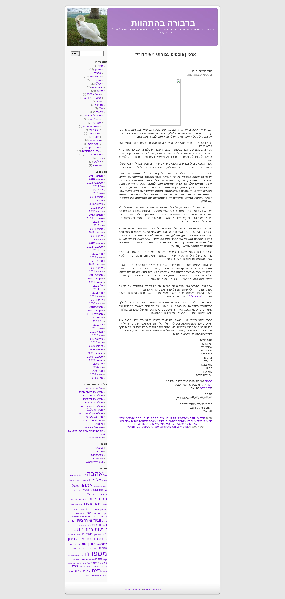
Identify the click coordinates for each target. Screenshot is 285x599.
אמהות (85, 485)
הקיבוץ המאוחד (99, 513)
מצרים (152, 421)
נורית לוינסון (78, 555)
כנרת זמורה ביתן (81, 538)
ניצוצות (99, 423)
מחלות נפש (75, 544)
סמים (89, 560)
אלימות (95, 480)
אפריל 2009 (96, 374)
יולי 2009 (98, 363)
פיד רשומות (97, 455)
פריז (105, 566)
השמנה (80, 513)
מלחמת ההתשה (177, 421)
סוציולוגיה (93, 129)
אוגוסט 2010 (96, 317)
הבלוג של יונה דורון (93, 399)
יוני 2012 (98, 250)
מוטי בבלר (202, 421)
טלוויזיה (99, 105)
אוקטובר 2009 (95, 353)
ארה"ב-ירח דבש (92, 97)
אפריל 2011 (96, 296)
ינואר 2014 (97, 207)
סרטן (75, 559)
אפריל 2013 (96, 228)
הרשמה (99, 447)
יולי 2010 (98, 321)
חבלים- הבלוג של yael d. (90, 413)
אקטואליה (182, 426)
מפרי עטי (82, 549)
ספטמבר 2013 (95, 218)
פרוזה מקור (93, 147)
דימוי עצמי (93, 504)
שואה (96, 136)
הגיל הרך (94, 119)
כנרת (99, 539)
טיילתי (99, 90)
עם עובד (96, 563)
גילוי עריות (81, 499)
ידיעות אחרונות (92, 529)
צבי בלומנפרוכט (97, 566)
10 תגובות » (133, 426)
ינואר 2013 (97, 236)
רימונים (104, 572)
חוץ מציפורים (202, 71)
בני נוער (95, 494)
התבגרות (92, 517)
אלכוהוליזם (97, 486)
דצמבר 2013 (96, 211)
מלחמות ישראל (168, 426)
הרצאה (208, 381)
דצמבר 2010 (96, 303)
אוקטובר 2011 (95, 278)
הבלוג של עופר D (94, 402)
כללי (100, 108)
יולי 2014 (98, 186)
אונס (82, 475)
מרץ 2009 (97, 378)
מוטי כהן (191, 421)
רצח (96, 571)
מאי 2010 (97, 328)
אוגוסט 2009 (96, 360)
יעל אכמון (97, 535)
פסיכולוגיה (93, 133)
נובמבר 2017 (96, 175)
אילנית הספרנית (94, 388)
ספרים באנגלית (93, 154)
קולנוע (97, 161)
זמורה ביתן (84, 520)
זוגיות (97, 520)
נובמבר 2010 (96, 307)
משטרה (74, 548)
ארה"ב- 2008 (94, 94)
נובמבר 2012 (96, 243)
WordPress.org (94, 462)
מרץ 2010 (97, 335)
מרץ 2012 (97, 260)
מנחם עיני (162, 421)
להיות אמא (95, 76)
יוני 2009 (98, 367)
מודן (92, 543)
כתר (104, 544)
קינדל (75, 566)
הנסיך (98, 69)
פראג (98, 101)
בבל (80, 490)
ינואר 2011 (97, 299)
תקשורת (87, 575)
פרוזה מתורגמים (90, 151)
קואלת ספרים (96, 437)
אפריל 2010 (96, 331)
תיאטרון (97, 165)
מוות (84, 544)
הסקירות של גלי (95, 409)
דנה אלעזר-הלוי (76, 505)
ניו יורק (70, 555)
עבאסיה (143, 421)
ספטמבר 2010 (95, 314)
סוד (93, 560)
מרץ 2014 (97, 200)
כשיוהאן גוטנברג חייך (92, 420)
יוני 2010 (98, 324)
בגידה (76, 490)
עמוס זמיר (125, 421)
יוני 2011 (98, 289)
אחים (70, 475)
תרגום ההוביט (141, 423)
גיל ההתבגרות (96, 496)
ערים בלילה (194, 296)
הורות (88, 509)
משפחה (96, 553)
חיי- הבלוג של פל (94, 416)
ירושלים (87, 534)
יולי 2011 (98, 285)
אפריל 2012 (96, 257)
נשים (98, 559)
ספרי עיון (154, 426)
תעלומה (95, 575)
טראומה (81, 525)
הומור (96, 509)
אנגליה (73, 485)
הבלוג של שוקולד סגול (91, 406)
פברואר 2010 (96, 338)
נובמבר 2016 (96, 179)
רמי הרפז (165, 423)
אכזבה (104, 480)
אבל (105, 475)
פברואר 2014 (96, 204)
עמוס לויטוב (191, 423)
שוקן (151, 423)
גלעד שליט (183, 418)
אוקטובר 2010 (95, 310)
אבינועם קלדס (197, 418)
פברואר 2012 (96, 264)
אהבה (94, 474)
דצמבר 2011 (96, 271)
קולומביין (87, 566)
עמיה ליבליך (177, 423)
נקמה (105, 560)
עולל (98, 83)
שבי (157, 423)
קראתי (145, 426)
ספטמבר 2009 (95, 356)
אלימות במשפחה (81, 481)
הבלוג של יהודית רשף (92, 395)
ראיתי (100, 158)
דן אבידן (164, 418)
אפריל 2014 (96, 197)
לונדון (99, 545)
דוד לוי (172, 418)
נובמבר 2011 (96, 275)
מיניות (95, 549)
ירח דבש (78, 534)
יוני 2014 (98, 189)
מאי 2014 (97, 193)
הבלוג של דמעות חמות (91, 391)
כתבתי (97, 73)
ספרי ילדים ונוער (92, 115)
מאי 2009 (97, 370)
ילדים (104, 534)
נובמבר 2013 (96, 214)
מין (99, 548)
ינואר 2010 (97, 342)
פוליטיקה (86, 563)
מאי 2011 (97, 292)
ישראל (70, 534)
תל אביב (103, 575)
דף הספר (205, 388)
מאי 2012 (97, 253)
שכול (78, 571)
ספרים (82, 559)
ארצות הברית (98, 490)
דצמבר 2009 (96, 346)
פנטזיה (78, 563)
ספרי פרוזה (95, 140)
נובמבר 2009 (96, 349)
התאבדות (102, 516)
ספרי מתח (93, 144)
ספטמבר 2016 (95, 182)
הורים (81, 509)
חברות (102, 524)
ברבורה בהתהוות (163, 23)
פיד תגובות (97, 458)
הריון (88, 513)
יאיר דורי (130, 418)
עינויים (134, 421)
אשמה (86, 490)
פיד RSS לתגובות (133, 589)
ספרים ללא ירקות (94, 427)
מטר (104, 548)
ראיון (209, 384)
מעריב (89, 548)
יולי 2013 (98, 221)
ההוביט (154, 418)
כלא (105, 539)
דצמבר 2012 (96, 239)
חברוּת (72, 520)
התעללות (84, 517)
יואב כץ (73, 530)
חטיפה (93, 524)
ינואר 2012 (97, 268)
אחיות (76, 475)
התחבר (99, 451)
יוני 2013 (98, 225)
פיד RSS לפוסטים (152, 589)
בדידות (103, 494)
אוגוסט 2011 (96, 282)
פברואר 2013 (96, 232)
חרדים (87, 525)
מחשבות (96, 80)
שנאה (70, 572)
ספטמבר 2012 (95, 246)
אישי (100, 65)
